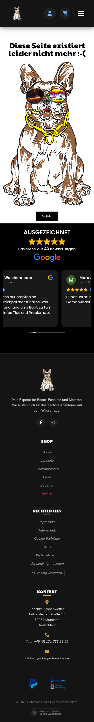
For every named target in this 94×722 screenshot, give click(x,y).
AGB (47, 547)
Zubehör (47, 485)
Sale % (47, 494)
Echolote (47, 460)
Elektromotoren (47, 469)
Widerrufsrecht (47, 555)
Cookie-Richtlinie (47, 538)
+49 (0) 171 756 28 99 (51, 641)
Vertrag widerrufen (49, 573)
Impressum (47, 522)
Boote (47, 452)
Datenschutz (47, 530)
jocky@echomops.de (53, 658)
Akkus (47, 477)
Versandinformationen (47, 563)
